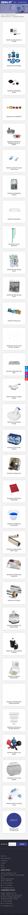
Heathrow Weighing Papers (14, 194)
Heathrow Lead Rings (14, 66)
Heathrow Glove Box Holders (14, 448)
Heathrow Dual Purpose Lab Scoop (14, 168)
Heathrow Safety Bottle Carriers (14, 651)
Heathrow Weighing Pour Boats (14, 524)
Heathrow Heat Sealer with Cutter (14, 550)
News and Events (6, 858)
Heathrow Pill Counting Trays (14, 804)
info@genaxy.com (8, 906)
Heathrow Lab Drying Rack (14, 270)
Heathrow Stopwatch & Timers (14, 40)
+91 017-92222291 (7, 883)
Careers (3, 863)
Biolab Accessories (10, 15)
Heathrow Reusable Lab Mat (14, 372)
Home (2, 15)
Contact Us (4, 860)
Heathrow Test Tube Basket (14, 778)
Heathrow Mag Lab (14, 321)
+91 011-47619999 (7, 901)
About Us (3, 856)
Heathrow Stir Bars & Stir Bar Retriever (14, 727)
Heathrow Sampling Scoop (14, 422)
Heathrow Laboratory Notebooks (14, 499)
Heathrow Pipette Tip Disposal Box (14, 626)
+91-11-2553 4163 (7, 885)
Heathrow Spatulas (14, 219)
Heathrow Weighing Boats (14, 91)
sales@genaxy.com (8, 887)
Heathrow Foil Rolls (14, 600)
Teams (3, 867)
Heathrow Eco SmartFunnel (14, 829)
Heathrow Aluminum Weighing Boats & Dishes (14, 143)
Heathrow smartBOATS (14, 116)
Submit (22, 844)
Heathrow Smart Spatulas (14, 244)
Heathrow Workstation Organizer (14, 575)
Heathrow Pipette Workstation (14, 677)
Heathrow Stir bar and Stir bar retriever (14, 346)
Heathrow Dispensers (14, 473)
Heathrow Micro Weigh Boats (14, 397)
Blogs (2, 865)
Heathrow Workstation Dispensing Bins (14, 702)
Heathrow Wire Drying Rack (14, 295)
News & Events (22, 2)
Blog (15, 2)
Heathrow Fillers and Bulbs (14, 753)
